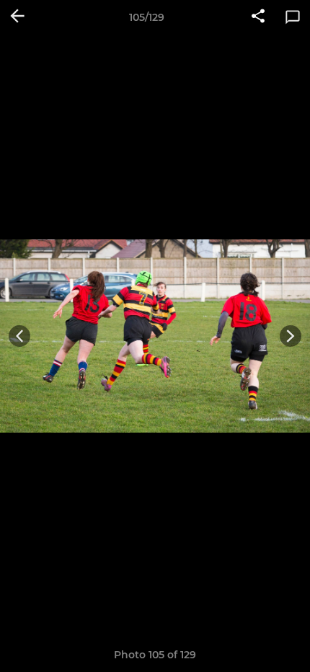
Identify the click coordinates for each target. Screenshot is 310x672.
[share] (258, 17)
